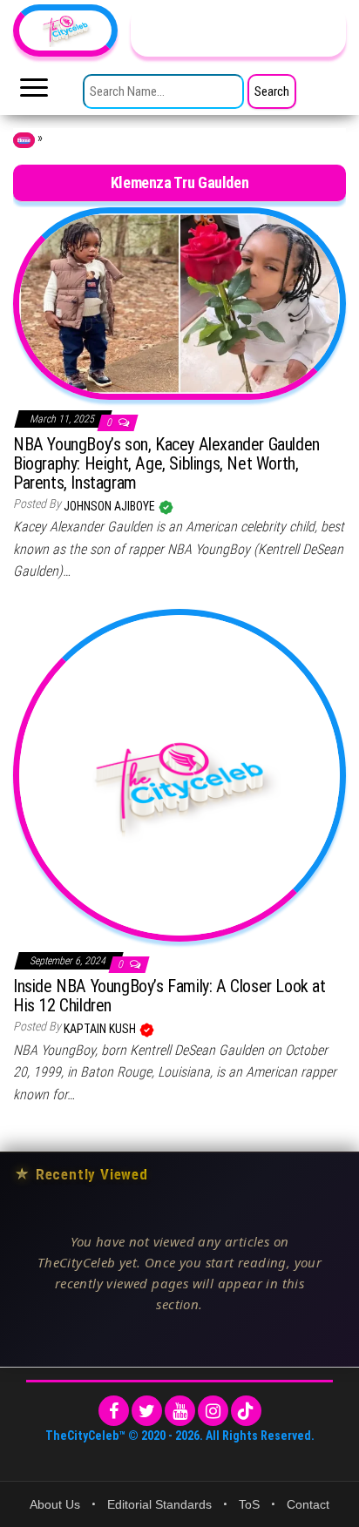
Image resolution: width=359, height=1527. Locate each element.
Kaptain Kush (101, 1029)
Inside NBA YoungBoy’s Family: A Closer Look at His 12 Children (169, 996)
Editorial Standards (159, 1504)
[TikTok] (246, 1410)
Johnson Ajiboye (111, 506)
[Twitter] (147, 1410)
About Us (55, 1504)
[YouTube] (180, 1410)
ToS (249, 1504)
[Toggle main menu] (34, 92)
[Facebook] (113, 1410)
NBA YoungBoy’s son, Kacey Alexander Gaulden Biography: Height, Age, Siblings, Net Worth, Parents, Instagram (166, 463)
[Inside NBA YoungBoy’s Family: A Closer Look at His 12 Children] (179, 774)
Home (23, 140)
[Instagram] (213, 1410)
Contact (308, 1504)
